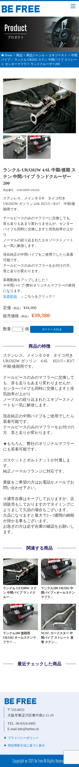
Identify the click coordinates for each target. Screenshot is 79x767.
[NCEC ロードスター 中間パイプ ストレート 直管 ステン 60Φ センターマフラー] (58, 628)
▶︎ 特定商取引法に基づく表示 (24, 745)
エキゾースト (58, 55)
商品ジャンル (35, 55)
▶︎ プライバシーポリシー (21, 738)
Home (8, 55)
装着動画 (10, 296)
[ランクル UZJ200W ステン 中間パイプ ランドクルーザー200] (20, 583)
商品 (19, 55)
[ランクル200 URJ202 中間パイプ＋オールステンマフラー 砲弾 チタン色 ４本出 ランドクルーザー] (58, 583)
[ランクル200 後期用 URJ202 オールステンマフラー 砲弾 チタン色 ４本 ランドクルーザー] (20, 628)
